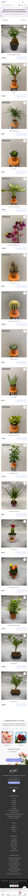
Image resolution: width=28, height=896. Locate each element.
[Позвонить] (25, 2)
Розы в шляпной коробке (14, 858)
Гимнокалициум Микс (14, 587)
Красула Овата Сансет (14, 435)
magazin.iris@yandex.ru (14, 780)
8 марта (14, 848)
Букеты (14, 829)
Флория (3, 889)
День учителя (14, 850)
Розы (14, 831)
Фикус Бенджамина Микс (14, 625)
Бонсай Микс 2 (14, 663)
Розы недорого (14, 867)
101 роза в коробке (14, 860)
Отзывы (14, 806)
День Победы (14, 844)
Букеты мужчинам (14, 866)
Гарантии (14, 808)
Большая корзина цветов (14, 869)
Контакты (14, 800)
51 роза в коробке (14, 862)
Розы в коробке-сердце (14, 864)
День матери (14, 842)
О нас (14, 798)
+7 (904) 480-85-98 (14, 778)
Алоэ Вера (14, 397)
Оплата (14, 804)
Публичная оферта (14, 818)
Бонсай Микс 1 (14, 701)
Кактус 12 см (14, 283)
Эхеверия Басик (14, 359)
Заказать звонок (14, 782)
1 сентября (14, 838)
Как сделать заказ (14, 812)
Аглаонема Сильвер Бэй (14, 206)
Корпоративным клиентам (14, 816)
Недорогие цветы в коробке (14, 873)
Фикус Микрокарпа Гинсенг (14, 54)
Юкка (14, 92)
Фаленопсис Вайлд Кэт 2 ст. (14, 245)
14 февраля (14, 840)
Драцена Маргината (14, 130)
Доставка (14, 802)
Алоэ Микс (14, 168)
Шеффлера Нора (14, 473)
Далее (14, 760)
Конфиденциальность (14, 810)
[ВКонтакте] (19, 2)
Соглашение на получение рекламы (14, 814)
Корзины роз (14, 871)
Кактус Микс (14, 549)
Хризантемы (14, 827)
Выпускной (14, 846)
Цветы (14, 825)
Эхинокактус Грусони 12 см (14, 321)
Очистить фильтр (23, 20)
